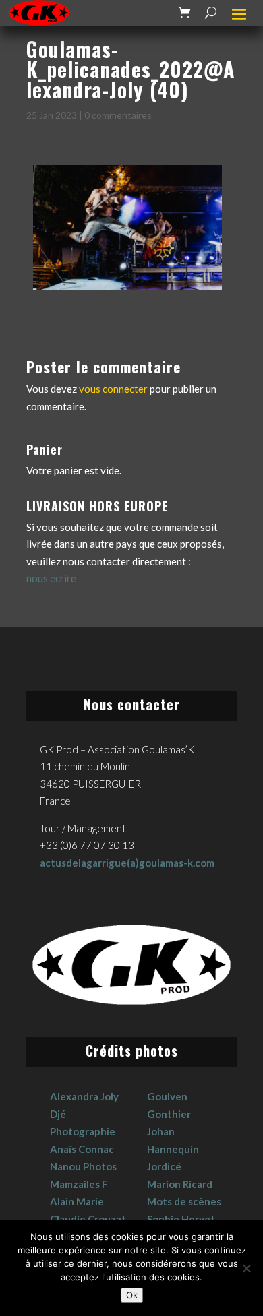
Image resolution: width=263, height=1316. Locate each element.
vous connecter (113, 389)
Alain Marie (77, 1201)
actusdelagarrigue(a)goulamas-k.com (127, 862)
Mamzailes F (79, 1184)
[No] (246, 1268)
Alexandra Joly (84, 1096)
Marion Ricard (179, 1184)
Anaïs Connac (82, 1149)
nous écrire (51, 578)
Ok (132, 1295)
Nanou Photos (83, 1166)
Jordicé (164, 1166)
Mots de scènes (184, 1201)
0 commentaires (118, 115)
